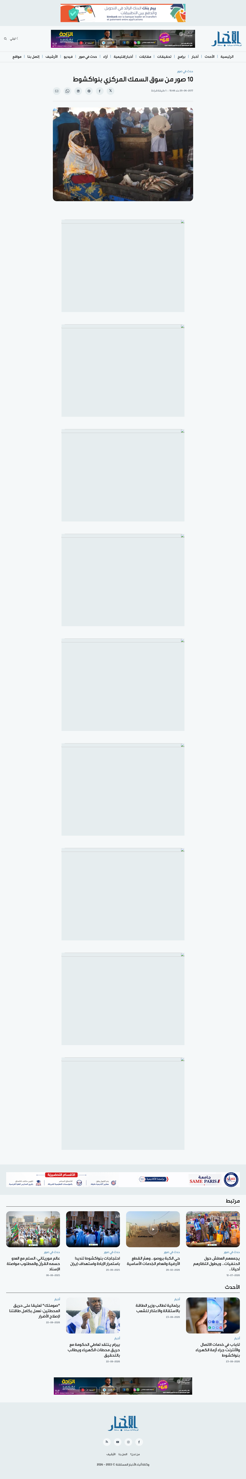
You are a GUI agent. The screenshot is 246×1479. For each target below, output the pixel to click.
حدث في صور (88, 57)
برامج (181, 57)
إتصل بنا (33, 57)
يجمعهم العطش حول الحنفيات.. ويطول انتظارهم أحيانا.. (216, 1263)
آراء (105, 57)
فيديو (68, 57)
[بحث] (5, 38)
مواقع (16, 57)
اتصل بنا (123, 1454)
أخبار (195, 57)
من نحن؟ (135, 1454)
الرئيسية (227, 57)
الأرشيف (52, 57)
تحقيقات (164, 57)
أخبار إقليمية (123, 57)
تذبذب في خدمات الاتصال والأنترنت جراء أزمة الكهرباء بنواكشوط (217, 1350)
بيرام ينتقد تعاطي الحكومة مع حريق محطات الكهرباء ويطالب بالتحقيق (94, 1350)
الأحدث (209, 57)
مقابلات (145, 57)
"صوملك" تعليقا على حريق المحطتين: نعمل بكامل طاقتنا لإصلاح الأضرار (34, 1310)
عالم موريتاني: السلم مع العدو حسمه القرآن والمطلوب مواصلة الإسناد (33, 1263)
